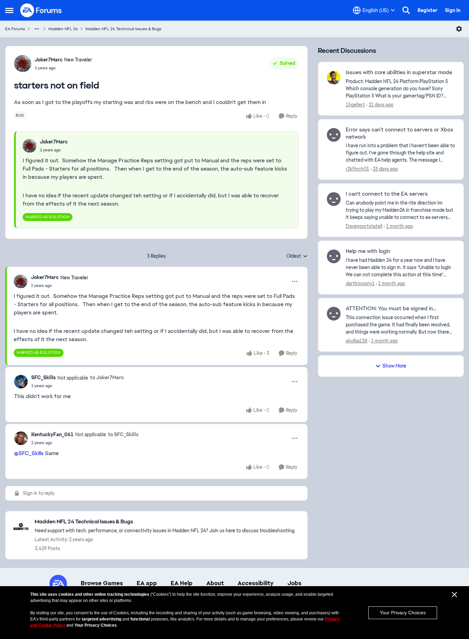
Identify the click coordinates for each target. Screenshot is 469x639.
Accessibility (256, 583)
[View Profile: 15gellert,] (334, 77)
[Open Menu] (459, 29)
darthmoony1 (360, 283)
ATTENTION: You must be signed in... (391, 308)
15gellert (355, 105)
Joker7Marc (48, 60)
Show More (394, 366)
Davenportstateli (364, 226)
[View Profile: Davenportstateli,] (334, 199)
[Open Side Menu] (9, 10)
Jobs (294, 583)
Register (427, 10)
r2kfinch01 (357, 169)
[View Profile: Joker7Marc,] (29, 146)
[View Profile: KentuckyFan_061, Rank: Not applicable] (21, 438)
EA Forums (15, 29)
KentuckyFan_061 (52, 434)
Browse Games (102, 583)
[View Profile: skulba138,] (334, 314)
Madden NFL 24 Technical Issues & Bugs (123, 29)
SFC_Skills (43, 377)
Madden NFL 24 (63, 29)
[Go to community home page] (41, 10)
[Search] (406, 10)
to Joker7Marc (107, 377)
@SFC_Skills (29, 453)
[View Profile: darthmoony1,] (334, 256)
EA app (147, 583)
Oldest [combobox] (297, 256)
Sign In (452, 10)
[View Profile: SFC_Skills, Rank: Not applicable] (21, 381)
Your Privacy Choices (403, 612)
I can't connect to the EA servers (387, 193)
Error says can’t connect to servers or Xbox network (399, 133)
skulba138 (356, 341)
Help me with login (368, 251)
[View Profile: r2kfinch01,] (334, 135)
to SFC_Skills (123, 434)
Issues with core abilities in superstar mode (399, 72)
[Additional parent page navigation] (37, 29)
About (215, 583)
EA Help (182, 583)
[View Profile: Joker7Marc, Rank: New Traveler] (22, 63)
